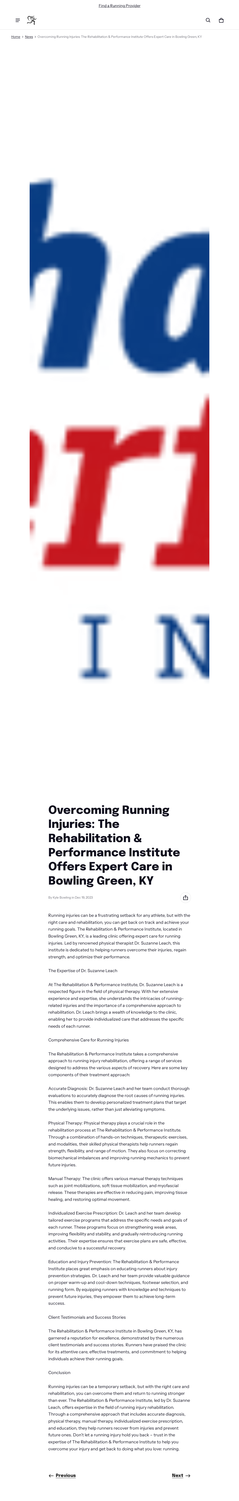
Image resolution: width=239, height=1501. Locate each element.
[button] (208, 20)
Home (15, 37)
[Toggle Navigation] (17, 20)
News (29, 37)
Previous (66, 1475)
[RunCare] (31, 20)
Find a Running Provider (120, 5)
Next (177, 1475)
